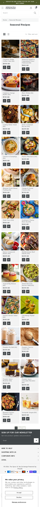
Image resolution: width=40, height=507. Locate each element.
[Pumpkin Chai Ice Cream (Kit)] (29, 336)
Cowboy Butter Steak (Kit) (10, 125)
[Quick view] (8, 67)
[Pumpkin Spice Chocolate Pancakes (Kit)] (29, 368)
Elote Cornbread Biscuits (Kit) (27, 125)
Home (5, 20)
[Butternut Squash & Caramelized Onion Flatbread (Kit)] (29, 49)
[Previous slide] (3, 2)
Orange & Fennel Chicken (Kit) (27, 189)
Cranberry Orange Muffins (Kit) (9, 94)
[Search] (35, 13)
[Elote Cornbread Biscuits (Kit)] (29, 114)
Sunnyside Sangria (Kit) (29, 412)
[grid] (4, 34)
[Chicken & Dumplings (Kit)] (10, 146)
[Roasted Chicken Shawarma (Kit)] (10, 402)
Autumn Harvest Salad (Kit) (10, 316)
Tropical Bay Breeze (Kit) (9, 284)
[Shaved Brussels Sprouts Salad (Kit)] (29, 273)
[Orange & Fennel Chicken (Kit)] (29, 178)
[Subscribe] (36, 440)
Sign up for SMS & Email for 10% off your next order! (20, 2)
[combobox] (20, 13)
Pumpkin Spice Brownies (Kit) (7, 380)
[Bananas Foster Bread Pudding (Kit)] (10, 178)
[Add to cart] (4, 67)
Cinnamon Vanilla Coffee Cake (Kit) (8, 60)
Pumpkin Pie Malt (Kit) (10, 347)
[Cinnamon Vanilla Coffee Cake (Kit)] (10, 49)
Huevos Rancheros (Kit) (29, 157)
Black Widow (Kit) (27, 93)
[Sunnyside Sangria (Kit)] (29, 402)
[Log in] (31, 8)
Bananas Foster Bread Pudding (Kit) (10, 189)
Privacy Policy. (18, 488)
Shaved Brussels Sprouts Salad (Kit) (28, 284)
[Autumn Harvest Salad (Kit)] (10, 305)
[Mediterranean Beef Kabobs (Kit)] (29, 241)
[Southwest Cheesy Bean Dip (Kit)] (29, 209)
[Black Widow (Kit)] (29, 82)
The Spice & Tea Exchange (19, 467)
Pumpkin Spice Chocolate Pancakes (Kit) (28, 380)
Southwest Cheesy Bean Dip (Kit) (28, 221)
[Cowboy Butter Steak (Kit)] (10, 114)
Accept (19, 493)
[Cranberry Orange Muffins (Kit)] (10, 82)
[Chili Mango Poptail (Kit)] (29, 305)
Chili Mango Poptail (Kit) (28, 316)
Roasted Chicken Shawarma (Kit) (8, 413)
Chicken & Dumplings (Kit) (10, 157)
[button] (3, 8)
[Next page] (23, 427)
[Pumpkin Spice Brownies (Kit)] (10, 368)
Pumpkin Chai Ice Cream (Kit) (27, 348)
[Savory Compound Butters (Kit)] (10, 241)
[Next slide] (36, 2)
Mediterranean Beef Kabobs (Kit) (28, 253)
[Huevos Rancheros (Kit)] (29, 146)
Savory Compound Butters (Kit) (9, 253)
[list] (8, 34)
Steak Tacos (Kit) (8, 220)
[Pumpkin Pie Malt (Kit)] (10, 336)
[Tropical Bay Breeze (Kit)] (10, 273)
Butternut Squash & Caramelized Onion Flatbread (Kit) (28, 61)
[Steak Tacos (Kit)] (10, 209)
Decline (19, 497)
